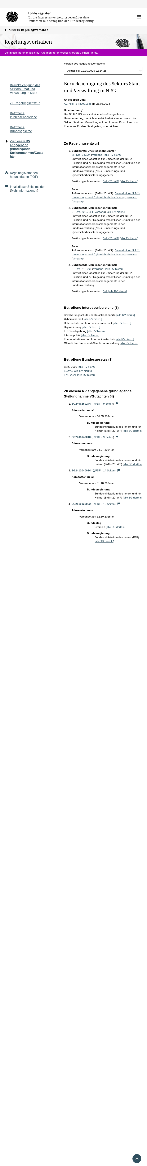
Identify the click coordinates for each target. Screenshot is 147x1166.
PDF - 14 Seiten (105, 470)
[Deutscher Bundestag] (14, 17)
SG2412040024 (81, 470)
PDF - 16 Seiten (105, 503)
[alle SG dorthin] (132, 430)
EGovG (68, 370)
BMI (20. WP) (111, 181)
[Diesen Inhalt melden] (117, 403)
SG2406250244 (81, 403)
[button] (138, 17)
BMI (105, 291)
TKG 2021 (70, 374)
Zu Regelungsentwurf (25, 103)
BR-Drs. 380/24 (81, 154)
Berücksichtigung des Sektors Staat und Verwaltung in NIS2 (25, 89)
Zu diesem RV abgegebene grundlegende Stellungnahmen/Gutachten (26, 149)
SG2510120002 (81, 503)
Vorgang (97, 154)
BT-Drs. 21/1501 (81, 268)
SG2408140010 (81, 437)
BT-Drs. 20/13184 (82, 211)
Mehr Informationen (24, 190)
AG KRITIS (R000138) (77, 103)
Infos (94, 52)
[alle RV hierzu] (113, 154)
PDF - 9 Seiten (104, 403)
